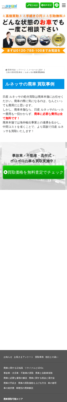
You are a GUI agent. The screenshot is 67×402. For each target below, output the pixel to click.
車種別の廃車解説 (24, 388)
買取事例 (39, 357)
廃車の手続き (10, 383)
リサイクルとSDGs (34, 368)
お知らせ (8, 357)
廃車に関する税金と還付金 (42, 378)
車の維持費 (9, 388)
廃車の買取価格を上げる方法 (32, 383)
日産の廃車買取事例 (14, 72)
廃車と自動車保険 (44, 373)
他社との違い (51, 357)
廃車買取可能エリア (13, 399)
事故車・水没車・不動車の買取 (19, 373)
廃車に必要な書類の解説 (15, 378)
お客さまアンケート (23, 357)
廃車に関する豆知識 (13, 368)
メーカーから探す (35, 70)
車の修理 (52, 383)
